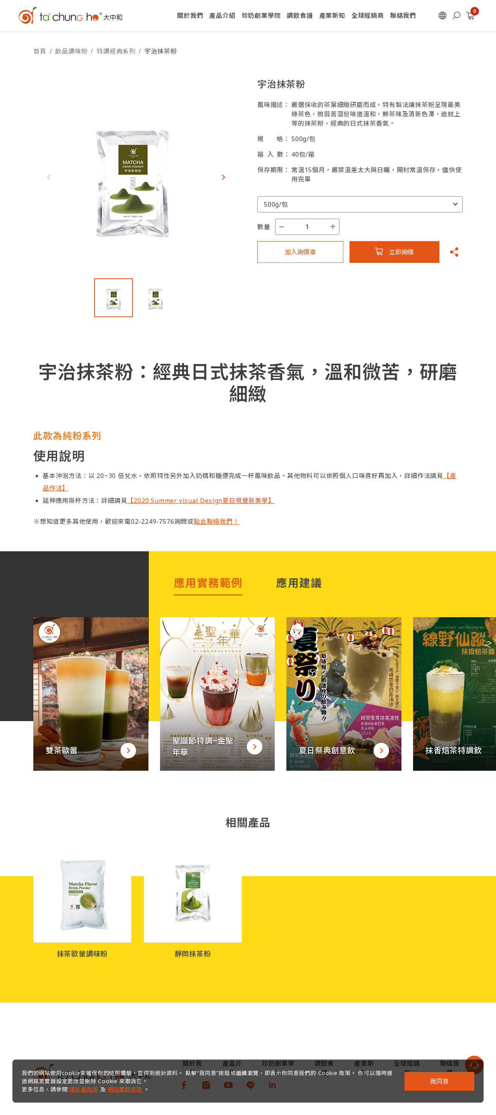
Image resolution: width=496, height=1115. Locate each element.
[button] (223, 177)
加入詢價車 (300, 252)
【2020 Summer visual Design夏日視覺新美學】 (200, 500)
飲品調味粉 (71, 51)
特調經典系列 (116, 51)
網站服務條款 (125, 1089)
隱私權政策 (83, 1089)
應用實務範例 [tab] (208, 582)
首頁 (39, 51)
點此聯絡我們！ (216, 521)
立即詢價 (401, 252)
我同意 (439, 1081)
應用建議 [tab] (299, 582)
